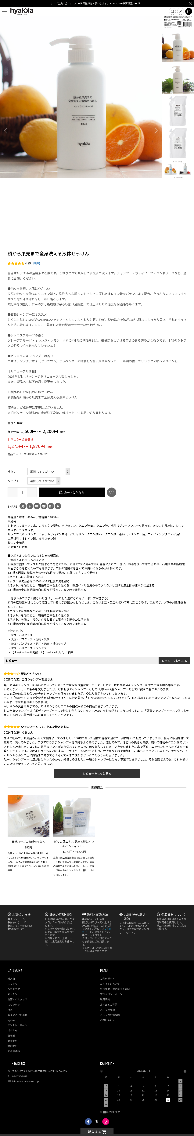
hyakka (12, 1020)
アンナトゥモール (17, 1025)
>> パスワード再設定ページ (124, 3)
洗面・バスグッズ (21, 635)
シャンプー (42, 648)
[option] (81, 97)
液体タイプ (59, 643)
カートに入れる (74, 492)
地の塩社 (12, 1046)
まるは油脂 (14, 1051)
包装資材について (173, 914)
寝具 (10, 1009)
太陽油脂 (12, 1041)
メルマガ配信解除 (110, 1015)
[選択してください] (43, 481)
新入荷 (11, 978)
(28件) (35, 263)
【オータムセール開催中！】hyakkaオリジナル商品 (42, 652)
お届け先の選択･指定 (135, 916)
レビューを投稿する (174, 661)
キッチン (12, 994)
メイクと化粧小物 (17, 1015)
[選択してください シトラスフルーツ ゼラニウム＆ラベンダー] (48, 471)
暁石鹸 (11, 1035)
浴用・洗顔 (42, 639)
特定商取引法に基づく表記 (115, 989)
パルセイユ (14, 1030)
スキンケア (14, 1004)
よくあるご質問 (108, 1004)
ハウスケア (14, 989)
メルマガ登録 (107, 1009)
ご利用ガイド (107, 978)
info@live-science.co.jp (25, 1081)
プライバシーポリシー (112, 994)
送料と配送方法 (97, 914)
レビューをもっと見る (97, 773)
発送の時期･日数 (61, 914)
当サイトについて (110, 984)
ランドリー (14, 984)
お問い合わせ (107, 1020)
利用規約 (105, 999)
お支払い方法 (21, 914)
